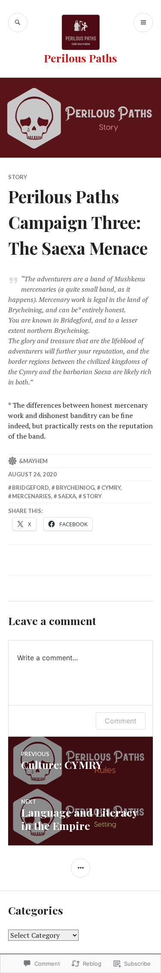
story (17, 177)
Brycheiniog (75, 487)
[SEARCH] (17, 22)
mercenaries (31, 496)
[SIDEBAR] (80, 868)
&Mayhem (33, 461)
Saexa (67, 496)
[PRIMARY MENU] (143, 22)
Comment (121, 721)
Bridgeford (30, 487)
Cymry (111, 487)
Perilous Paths (80, 58)
